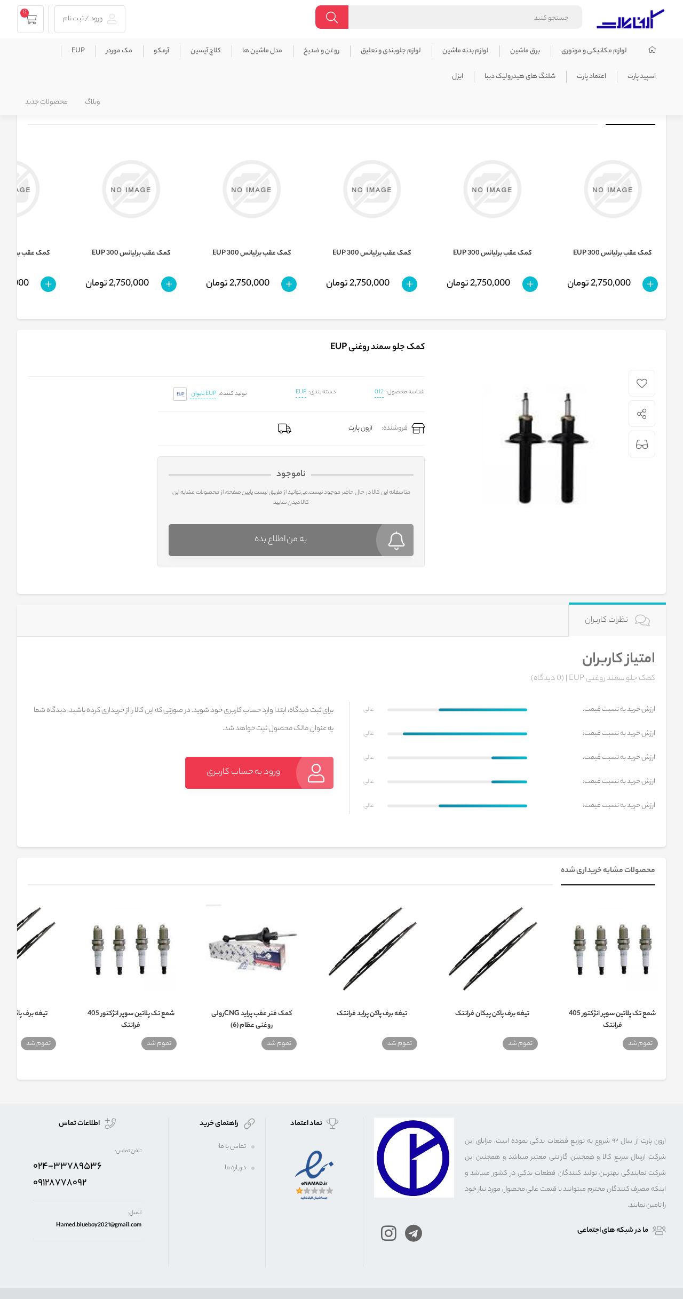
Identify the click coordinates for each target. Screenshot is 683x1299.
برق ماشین (525, 51)
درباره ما (235, 1168)
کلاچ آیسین (205, 51)
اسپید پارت (642, 76)
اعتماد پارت (591, 76)
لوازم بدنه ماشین (465, 51)
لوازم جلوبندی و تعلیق (391, 51)
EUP (78, 51)
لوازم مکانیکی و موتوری (594, 51)
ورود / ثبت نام (83, 19)
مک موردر (119, 51)
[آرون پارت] (630, 17)
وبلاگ (92, 102)
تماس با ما (232, 1146)
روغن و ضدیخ (321, 51)
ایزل (457, 76)
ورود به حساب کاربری (243, 772)
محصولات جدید (46, 102)
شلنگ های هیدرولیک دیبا (520, 76)
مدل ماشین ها (262, 51)
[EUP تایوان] (180, 394)
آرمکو (161, 51)
